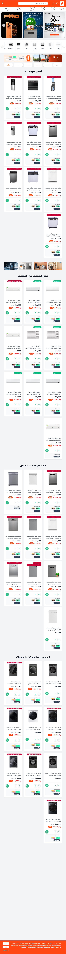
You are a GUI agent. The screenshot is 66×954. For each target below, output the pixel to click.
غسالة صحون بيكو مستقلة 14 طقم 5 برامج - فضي (34, 537)
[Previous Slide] (62, 25)
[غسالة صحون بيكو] (33, 25)
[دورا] (28, 65)
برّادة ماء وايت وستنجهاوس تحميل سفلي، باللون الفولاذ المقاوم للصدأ (13, 144)
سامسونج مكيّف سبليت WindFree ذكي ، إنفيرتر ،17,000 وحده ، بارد (54, 394)
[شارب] (37, 65)
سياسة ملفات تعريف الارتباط (52, 945)
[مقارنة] (55, 108)
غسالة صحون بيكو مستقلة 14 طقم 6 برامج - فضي (54, 583)
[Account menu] (2, 3)
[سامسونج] (54, 25)
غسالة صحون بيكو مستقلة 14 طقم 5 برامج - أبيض (34, 491)
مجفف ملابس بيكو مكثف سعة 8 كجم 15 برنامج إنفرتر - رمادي (33, 775)
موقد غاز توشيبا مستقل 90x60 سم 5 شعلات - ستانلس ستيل (34, 98)
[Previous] (63, 46)
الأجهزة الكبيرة (53, 9)
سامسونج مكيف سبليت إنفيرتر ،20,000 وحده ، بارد (14, 393)
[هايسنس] (8, 65)
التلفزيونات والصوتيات (32, 9)
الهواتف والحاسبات (18, 9)
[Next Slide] (3, 25)
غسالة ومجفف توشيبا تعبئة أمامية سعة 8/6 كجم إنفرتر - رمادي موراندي (13, 729)
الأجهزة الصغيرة (43, 9)
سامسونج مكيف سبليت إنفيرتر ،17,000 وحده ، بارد (34, 393)
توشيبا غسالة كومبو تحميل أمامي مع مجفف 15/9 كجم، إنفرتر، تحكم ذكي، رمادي (13, 775)
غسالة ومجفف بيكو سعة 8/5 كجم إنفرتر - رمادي (34, 683)
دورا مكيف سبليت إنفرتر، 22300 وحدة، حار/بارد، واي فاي (53, 440)
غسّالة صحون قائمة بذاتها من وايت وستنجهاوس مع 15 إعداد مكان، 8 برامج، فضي (13, 538)
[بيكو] (55, 266)
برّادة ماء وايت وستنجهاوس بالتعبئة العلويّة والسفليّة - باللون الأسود (54, 98)
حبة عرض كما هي (5, 9)
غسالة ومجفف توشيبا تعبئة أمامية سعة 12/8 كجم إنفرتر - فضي (53, 683)
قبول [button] (6, 943)
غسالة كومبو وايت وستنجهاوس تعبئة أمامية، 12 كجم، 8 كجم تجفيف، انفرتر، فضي (13, 684)
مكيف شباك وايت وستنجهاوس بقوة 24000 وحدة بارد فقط (33, 348)
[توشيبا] (47, 65)
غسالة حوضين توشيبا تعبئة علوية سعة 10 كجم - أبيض (54, 235)
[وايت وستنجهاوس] (18, 65)
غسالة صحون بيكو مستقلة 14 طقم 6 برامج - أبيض (54, 629)
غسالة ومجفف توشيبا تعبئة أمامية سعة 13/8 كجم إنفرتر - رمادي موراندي (53, 821)
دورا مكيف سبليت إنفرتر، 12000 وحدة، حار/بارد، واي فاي (14, 348)
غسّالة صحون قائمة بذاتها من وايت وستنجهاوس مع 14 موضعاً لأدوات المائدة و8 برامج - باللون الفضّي (13, 493)
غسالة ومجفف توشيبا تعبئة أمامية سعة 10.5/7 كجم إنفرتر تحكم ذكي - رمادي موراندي (53, 730)
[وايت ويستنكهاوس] (25, 266)
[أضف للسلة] (47, 108)
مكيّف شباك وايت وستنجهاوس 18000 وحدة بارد (54, 348)
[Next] (2, 46)
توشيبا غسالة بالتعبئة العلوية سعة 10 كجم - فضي (13, 189)
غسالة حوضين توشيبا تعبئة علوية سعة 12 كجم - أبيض (34, 189)
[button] (6, 950)
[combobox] (33, 3)
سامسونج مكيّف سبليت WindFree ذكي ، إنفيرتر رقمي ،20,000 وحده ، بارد (33, 302)
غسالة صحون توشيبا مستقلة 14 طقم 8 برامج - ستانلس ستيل (13, 584)
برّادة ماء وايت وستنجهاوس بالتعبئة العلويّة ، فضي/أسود (13, 97)
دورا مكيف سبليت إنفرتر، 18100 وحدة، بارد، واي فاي (13, 301)
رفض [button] (6, 947)
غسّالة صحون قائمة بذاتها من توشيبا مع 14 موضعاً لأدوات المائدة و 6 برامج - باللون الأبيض (53, 191)
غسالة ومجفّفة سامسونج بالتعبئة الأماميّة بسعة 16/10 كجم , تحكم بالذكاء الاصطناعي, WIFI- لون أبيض (33, 730)
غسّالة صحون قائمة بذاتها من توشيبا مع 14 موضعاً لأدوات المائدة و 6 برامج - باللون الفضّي (53, 145)
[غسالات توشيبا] (11, 266)
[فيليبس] (57, 65)
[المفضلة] (58, 108)
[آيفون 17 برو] (11, 25)
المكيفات (61, 9)
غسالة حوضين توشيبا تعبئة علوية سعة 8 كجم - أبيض (34, 143)
